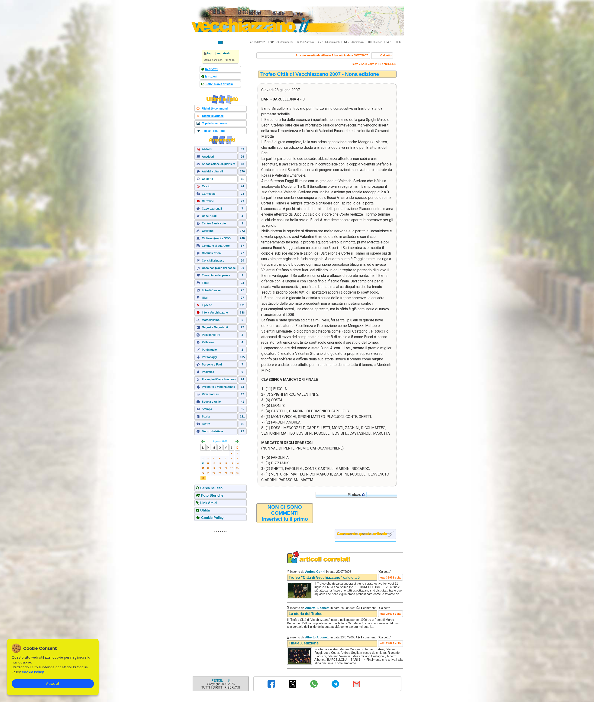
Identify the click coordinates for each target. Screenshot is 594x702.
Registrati (211, 69)
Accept (53, 683)
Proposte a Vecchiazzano (218, 386)
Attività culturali (212, 171)
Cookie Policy (212, 518)
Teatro (206, 424)
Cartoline (208, 201)
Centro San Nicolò (214, 223)
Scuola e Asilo (211, 401)
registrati (223, 53)
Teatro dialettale (212, 431)
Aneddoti (208, 156)
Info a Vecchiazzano (215, 312)
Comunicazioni (211, 253)
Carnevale (209, 193)
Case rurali (209, 216)
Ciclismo (207, 231)
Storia (206, 416)
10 (203, 463)
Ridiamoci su (210, 394)
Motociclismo (211, 320)
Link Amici (208, 503)
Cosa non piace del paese (219, 268)
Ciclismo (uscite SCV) (216, 238)
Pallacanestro (211, 334)
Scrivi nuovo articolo (219, 84)
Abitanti (207, 149)
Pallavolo (208, 342)
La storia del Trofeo (306, 614)
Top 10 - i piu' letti (213, 131)
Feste (205, 283)
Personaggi (209, 357)
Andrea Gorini (315, 571)
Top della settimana (215, 123)
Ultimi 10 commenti (215, 108)
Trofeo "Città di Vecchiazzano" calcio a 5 (324, 577)
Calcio (206, 186)
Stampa (207, 409)
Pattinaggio (209, 349)
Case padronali (212, 208)
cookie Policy (33, 672)
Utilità (205, 510)
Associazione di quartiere (219, 164)
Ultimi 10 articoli (212, 116)
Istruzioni (211, 76)
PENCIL (218, 680)
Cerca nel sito (211, 488)
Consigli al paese (213, 260)
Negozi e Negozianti (215, 327)
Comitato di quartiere (216, 245)
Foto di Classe (211, 290)
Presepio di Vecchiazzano (219, 379)
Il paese (207, 305)
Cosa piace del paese (216, 275)
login (210, 53)
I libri (205, 297)
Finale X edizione (304, 643)
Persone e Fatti (212, 364)
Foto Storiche (212, 495)
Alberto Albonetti (317, 608)
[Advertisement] (220, 564)
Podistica (208, 372)
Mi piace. (355, 494)
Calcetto (207, 179)
